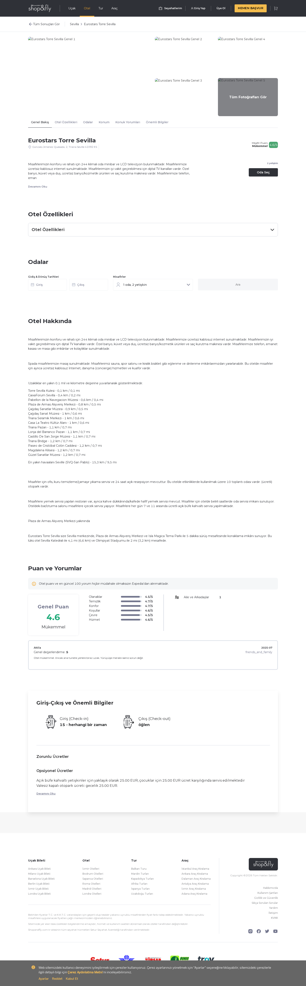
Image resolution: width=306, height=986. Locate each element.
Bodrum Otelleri (92, 873)
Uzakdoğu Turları (142, 893)
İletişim (273, 912)
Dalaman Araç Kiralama (196, 878)
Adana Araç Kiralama (194, 893)
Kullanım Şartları (267, 892)
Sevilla (74, 24)
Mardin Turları (140, 873)
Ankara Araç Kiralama (195, 873)
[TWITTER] (267, 931)
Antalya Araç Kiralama (195, 883)
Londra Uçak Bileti (39, 893)
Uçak (72, 8)
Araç (114, 8)
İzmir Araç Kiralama (194, 888)
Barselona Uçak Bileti (41, 878)
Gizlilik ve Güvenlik (266, 897)
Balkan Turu (139, 868)
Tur (100, 8)
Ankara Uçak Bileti (39, 868)
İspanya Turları (140, 888)
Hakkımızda (270, 887)
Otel (87, 8)
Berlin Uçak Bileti (39, 883)
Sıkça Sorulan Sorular (265, 902)
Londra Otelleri (91, 893)
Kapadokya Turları (142, 878)
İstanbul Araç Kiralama (195, 868)
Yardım (273, 907)
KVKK (274, 917)
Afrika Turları (139, 883)
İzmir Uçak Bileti (38, 888)
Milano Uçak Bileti (39, 873)
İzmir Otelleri (90, 868)
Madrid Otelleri (91, 888)
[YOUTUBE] (275, 931)
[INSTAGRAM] (250, 931)
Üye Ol (220, 8)
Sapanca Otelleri (92, 878)
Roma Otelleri (91, 883)
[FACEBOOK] (258, 931)
